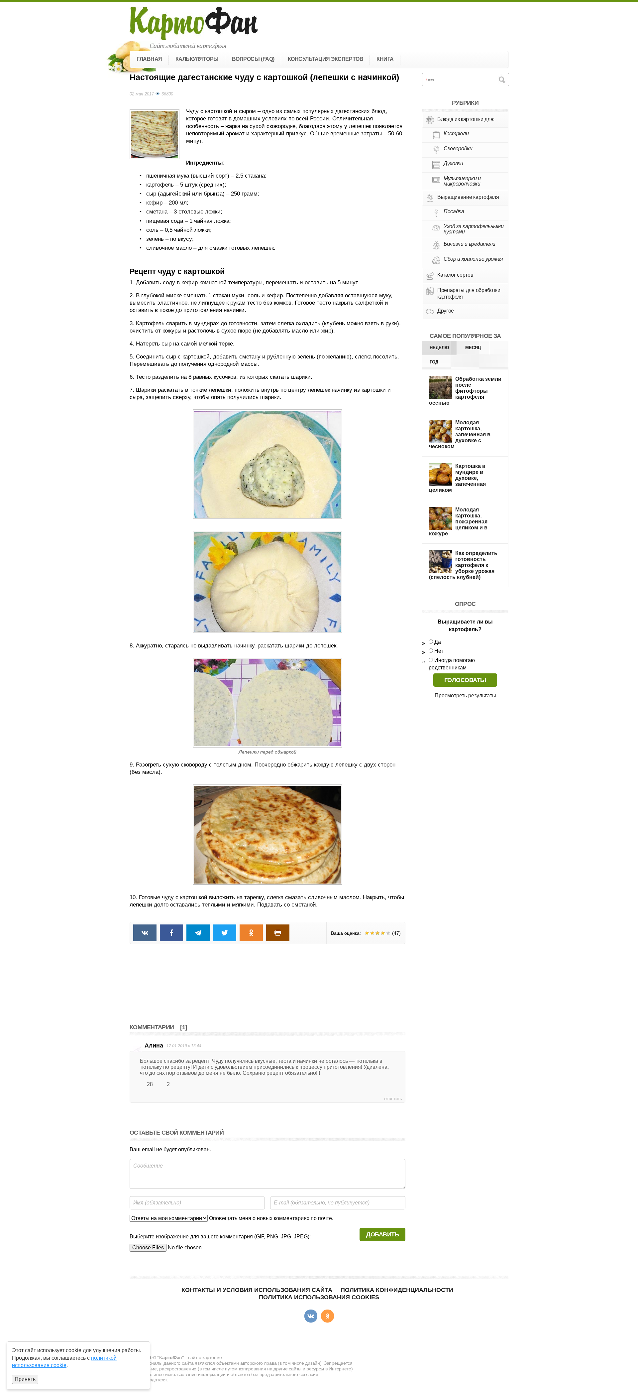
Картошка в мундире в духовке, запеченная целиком (457, 478)
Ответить (393, 1099)
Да (437, 642)
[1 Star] (367, 933)
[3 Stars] (377, 933)
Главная (149, 59)
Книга (385, 59)
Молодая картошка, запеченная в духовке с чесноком (459, 434)
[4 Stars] (382, 933)
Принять (25, 1379)
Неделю (439, 347)
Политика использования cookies (319, 1297)
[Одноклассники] (327, 1316)
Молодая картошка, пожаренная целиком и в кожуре (458, 521)
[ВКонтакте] (310, 1316)
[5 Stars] (388, 933)
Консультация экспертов (325, 59)
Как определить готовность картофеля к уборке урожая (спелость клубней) (463, 565)
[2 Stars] (372, 933)
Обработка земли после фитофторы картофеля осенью (465, 391)
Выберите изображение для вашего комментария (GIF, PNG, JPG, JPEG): (220, 1236)
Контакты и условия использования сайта (256, 1290)
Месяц (473, 347)
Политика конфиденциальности (397, 1290)
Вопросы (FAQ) (253, 59)
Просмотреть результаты (465, 695)
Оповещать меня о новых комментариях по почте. (270, 1218)
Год (434, 361)
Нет (438, 651)
